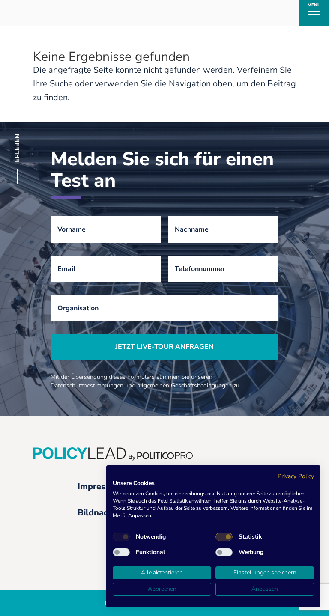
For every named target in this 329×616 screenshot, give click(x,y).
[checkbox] (121, 537)
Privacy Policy (296, 476)
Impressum (100, 486)
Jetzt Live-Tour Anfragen (164, 346)
